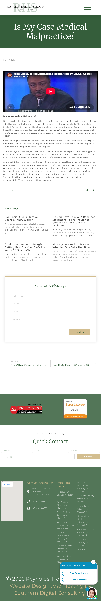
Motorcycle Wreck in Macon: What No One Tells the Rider (71, 246)
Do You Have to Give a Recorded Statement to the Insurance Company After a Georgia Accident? (74, 221)
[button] (87, 7)
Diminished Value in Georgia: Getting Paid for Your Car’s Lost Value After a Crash (26, 247)
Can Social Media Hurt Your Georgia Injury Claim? (23, 218)
